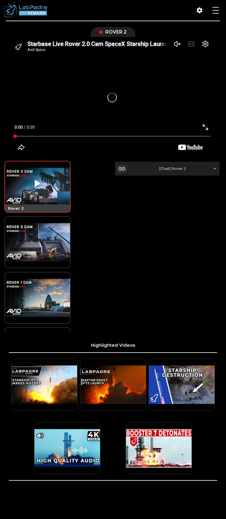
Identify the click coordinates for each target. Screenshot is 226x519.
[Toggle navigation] (216, 10)
